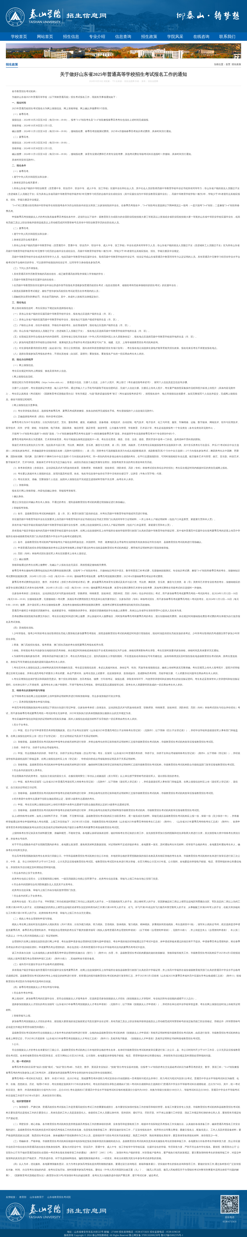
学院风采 (175, 36)
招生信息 (71, 36)
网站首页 (45, 36)
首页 (228, 64)
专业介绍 (97, 36)
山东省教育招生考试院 (59, 1197)
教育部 (22, 1197)
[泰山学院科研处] (56, 26)
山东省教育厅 (37, 1197)
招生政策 (149, 36)
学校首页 (19, 36)
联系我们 (227, 36)
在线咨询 (201, 36)
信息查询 (123, 36)
